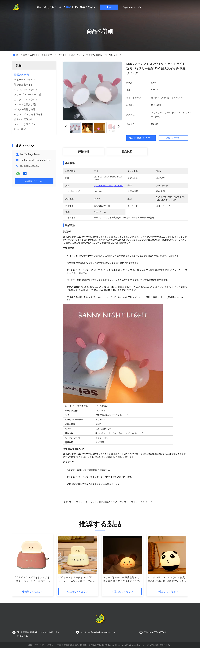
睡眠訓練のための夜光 (110, 502)
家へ (39, 7)
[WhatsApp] (18, 173)
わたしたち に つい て (53, 7)
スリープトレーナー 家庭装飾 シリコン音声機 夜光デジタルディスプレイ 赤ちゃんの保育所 (122, 579)
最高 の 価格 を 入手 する (142, 138)
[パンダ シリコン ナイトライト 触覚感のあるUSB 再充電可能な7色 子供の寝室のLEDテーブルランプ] (167, 555)
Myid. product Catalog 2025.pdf (108, 185)
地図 (30, 645)
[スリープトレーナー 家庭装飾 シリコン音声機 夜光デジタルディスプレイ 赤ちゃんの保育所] (122, 555)
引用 (108, 7)
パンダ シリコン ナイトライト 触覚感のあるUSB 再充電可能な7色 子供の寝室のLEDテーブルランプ (167, 579)
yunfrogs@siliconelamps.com (35, 160)
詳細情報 (83, 151)
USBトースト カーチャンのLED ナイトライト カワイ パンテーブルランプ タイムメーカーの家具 (76, 579)
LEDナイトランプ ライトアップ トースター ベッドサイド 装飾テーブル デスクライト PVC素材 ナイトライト (32, 579)
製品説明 (127, 151)
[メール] (24, 173)
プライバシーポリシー (45, 645)
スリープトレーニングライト (139, 502)
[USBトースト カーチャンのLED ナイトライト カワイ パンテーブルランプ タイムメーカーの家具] (77, 555)
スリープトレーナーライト (83, 502)
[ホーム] (16, 7)
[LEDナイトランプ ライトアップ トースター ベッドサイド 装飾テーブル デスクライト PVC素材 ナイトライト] (33, 555)
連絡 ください (87, 7)
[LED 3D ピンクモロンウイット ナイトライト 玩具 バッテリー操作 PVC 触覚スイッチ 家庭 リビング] (92, 90)
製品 (68, 7)
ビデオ (75, 7)
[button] (17, 562)
